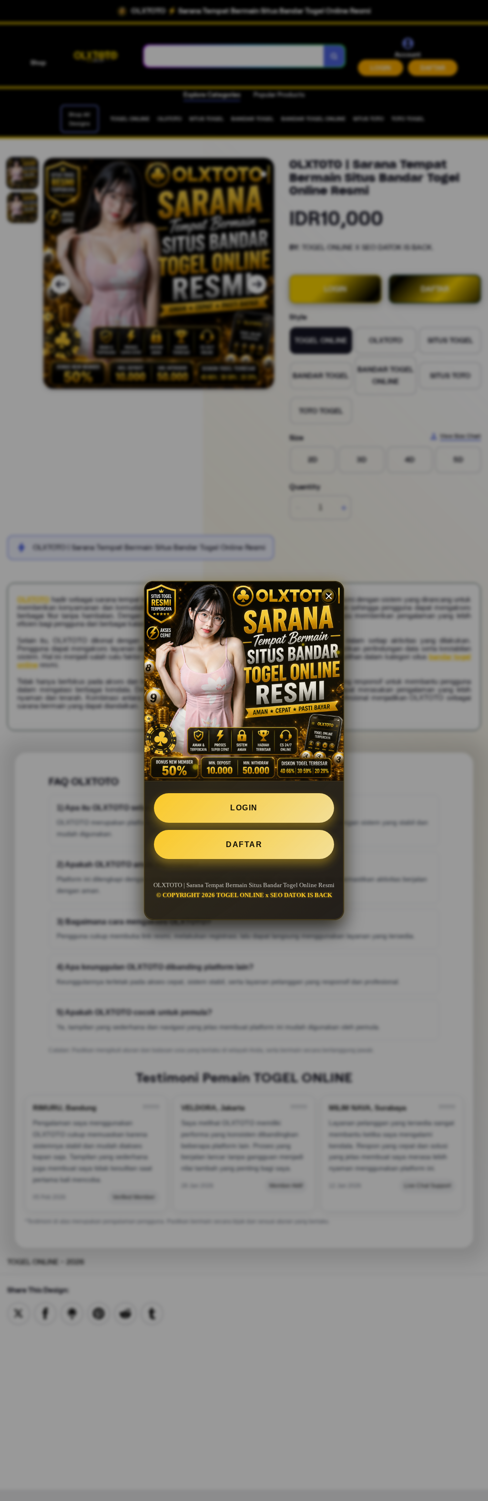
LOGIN (244, 808)
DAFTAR (244, 844)
